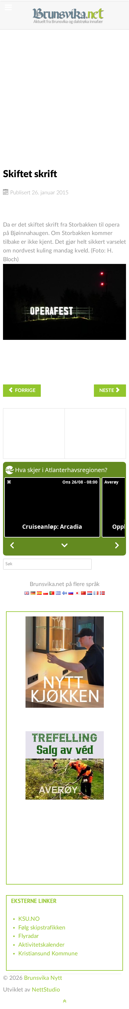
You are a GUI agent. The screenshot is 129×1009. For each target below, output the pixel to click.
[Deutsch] (33, 593)
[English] (26, 593)
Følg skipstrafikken (41, 928)
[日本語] (77, 593)
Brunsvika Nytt (43, 978)
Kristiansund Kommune (48, 954)
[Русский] (70, 593)
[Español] (39, 593)
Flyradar (28, 936)
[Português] (52, 593)
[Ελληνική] (58, 593)
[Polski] (45, 593)
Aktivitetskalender (41, 945)
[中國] (83, 593)
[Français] (96, 593)
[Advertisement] (64, 94)
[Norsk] (102, 593)
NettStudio (46, 990)
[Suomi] (64, 593)
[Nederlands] (89, 593)
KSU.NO (29, 919)
